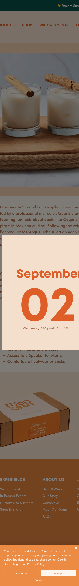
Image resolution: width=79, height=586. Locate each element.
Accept (58, 573)
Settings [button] (39, 580)
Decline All (21, 573)
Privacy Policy (35, 564)
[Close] (73, 550)
